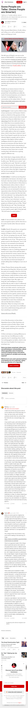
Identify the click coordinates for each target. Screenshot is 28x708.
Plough (13, 103)
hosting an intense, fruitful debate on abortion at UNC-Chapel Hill (13, 61)
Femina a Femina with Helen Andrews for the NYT (8, 645)
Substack (6, 705)
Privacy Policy (19, 698)
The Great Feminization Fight (10, 642)
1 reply (7, 508)
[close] (23, 663)
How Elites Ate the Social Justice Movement (12, 72)
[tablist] (7, 393)
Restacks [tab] (11, 393)
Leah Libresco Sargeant (10, 21)
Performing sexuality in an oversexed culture (8, 657)
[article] (14, 645)
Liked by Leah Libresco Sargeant (12, 408)
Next (23, 382)
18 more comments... (6, 630)
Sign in (25, 2)
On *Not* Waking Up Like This (9, 654)
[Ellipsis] (26, 407)
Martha (6, 513)
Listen (24, 22)
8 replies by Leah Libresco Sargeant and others (15, 623)
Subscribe (19, 2)
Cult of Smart (4, 121)
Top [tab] (3, 638)
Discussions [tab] (12, 638)
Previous (6, 382)
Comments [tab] (4, 393)
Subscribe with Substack (15, 692)
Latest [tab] (6, 638)
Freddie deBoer (17, 66)
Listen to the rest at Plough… (8, 313)
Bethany (6, 407)
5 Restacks (18, 372)
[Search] (25, 638)
